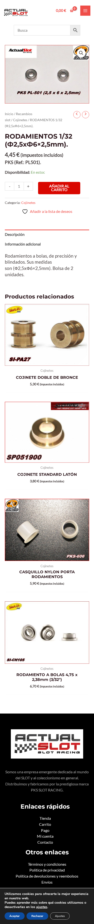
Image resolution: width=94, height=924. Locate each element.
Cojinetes (20, 120)
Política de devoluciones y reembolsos (47, 876)
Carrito (45, 824)
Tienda (45, 818)
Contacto (45, 842)
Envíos (47, 882)
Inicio (9, 114)
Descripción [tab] (15, 234)
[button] (81, 53)
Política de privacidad (47, 870)
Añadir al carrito (59, 188)
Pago (45, 830)
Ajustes (60, 916)
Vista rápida (47, 361)
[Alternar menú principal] (85, 11)
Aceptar (14, 916)
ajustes (41, 907)
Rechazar (37, 916)
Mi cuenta (45, 836)
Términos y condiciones (47, 864)
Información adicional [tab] (23, 244)
